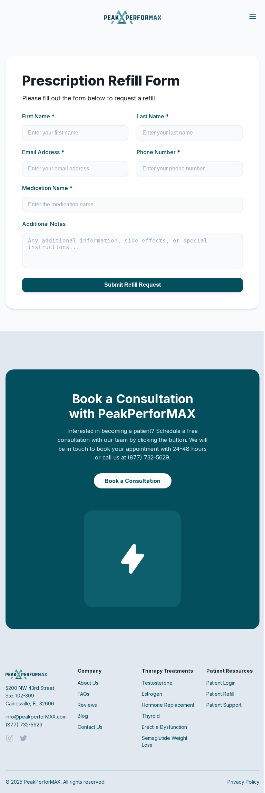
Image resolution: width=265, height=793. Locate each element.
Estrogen (152, 694)
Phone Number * (158, 152)
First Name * (38, 116)
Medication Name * (47, 188)
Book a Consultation (132, 480)
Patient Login (221, 683)
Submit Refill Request (132, 285)
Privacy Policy (243, 782)
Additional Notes (44, 223)
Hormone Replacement (168, 705)
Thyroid (151, 716)
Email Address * (43, 152)
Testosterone (157, 683)
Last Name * (153, 116)
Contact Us (90, 727)
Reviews (87, 705)
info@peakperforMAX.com (36, 717)
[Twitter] (23, 739)
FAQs (83, 694)
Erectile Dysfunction (164, 727)
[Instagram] (10, 739)
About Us (88, 683)
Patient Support (224, 705)
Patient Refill (220, 694)
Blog (83, 716)
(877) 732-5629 (24, 724)
